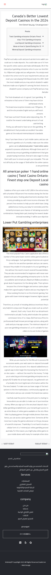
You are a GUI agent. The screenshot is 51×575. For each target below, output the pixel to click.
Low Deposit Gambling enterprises (28, 43)
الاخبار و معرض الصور (25, 518)
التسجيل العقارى (25, 484)
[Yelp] (25, 542)
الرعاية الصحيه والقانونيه (25, 487)
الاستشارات (26, 481)
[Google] (31, 542)
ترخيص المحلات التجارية (25, 490)
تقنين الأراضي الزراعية (25, 512)
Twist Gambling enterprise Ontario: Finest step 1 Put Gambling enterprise (25, 38)
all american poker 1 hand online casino (33, 146)
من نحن (25, 505)
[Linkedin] (20, 542)
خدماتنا (25, 508)
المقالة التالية (7, 443)
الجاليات (25, 515)
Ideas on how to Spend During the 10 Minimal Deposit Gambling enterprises (26, 48)
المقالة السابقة (42, 443)
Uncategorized (41, 24)
